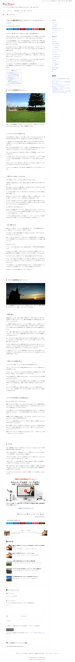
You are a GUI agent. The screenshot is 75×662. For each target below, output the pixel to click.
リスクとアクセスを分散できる (13, 74)
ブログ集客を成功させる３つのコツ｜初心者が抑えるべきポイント (25, 576)
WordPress (54, 41)
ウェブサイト (8, 620)
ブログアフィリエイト (11, 14)
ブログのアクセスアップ (56, 54)
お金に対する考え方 (55, 43)
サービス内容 (58, 0)
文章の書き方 (54, 69)
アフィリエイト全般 (55, 45)
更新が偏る (10, 80)
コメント (7, 605)
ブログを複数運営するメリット (12, 72)
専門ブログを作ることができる (13, 75)
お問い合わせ (64, 0)
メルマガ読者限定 (55, 64)
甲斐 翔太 (43, 516)
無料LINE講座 (53, 0)
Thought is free (43, 659)
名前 (7, 616)
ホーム (44, 0)
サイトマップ (54, 32)
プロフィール (48, 0)
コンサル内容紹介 (55, 47)
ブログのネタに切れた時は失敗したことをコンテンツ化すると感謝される (26, 568)
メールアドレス (23, 616)
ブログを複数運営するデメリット (12, 78)
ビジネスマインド (55, 52)
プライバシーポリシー (56, 30)
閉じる (15, 70)
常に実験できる (10, 77)
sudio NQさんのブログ (10, 244)
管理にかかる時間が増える (12, 81)
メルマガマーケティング (56, 62)
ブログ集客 (54, 60)
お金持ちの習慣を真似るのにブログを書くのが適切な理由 (23, 561)
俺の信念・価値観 (55, 67)
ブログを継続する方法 (56, 56)
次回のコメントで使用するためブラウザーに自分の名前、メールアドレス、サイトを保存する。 (23, 625)
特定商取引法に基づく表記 (56, 28)
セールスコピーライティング (57, 50)
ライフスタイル (54, 65)
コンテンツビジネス (55, 49)
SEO (53, 39)
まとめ (8, 84)
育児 (53, 71)
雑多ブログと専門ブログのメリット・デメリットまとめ (23, 553)
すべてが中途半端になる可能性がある (14, 83)
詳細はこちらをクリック (25, 508)
